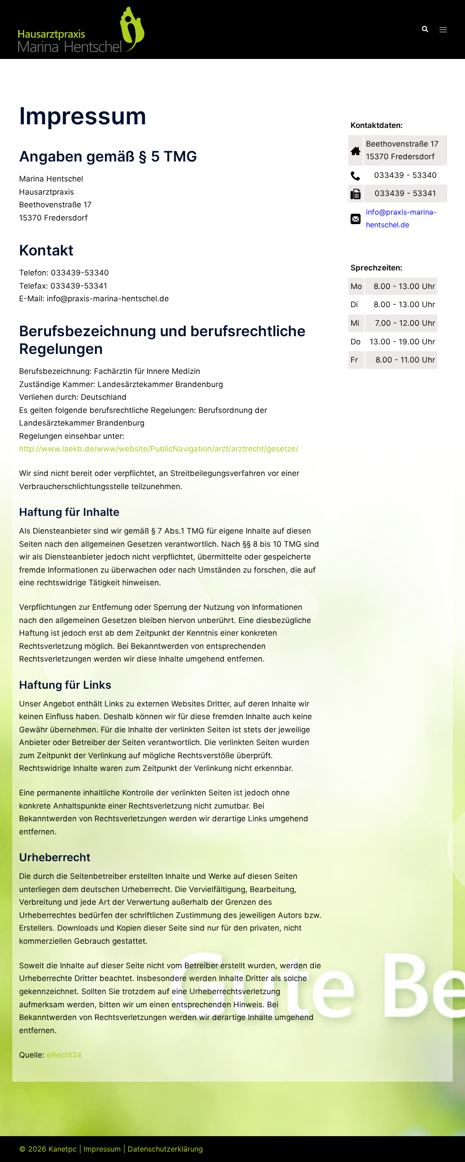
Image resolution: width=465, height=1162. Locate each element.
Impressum (102, 1148)
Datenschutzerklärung (165, 1148)
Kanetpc (63, 1148)
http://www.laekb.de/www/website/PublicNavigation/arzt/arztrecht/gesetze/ (158, 448)
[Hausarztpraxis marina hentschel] (81, 29)
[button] (424, 29)
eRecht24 (64, 1054)
